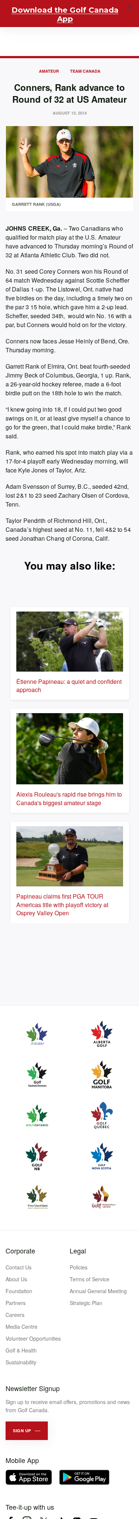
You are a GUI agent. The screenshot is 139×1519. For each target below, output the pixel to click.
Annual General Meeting (98, 1291)
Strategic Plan (86, 1303)
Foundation (19, 1291)
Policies (78, 1267)
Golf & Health (21, 1350)
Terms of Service (89, 1279)
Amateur (49, 71)
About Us (16, 1279)
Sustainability (21, 1362)
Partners (16, 1303)
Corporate (20, 1250)
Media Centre (21, 1326)
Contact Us (19, 1267)
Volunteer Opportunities (33, 1338)
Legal (78, 1250)
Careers (15, 1314)
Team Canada (85, 71)
